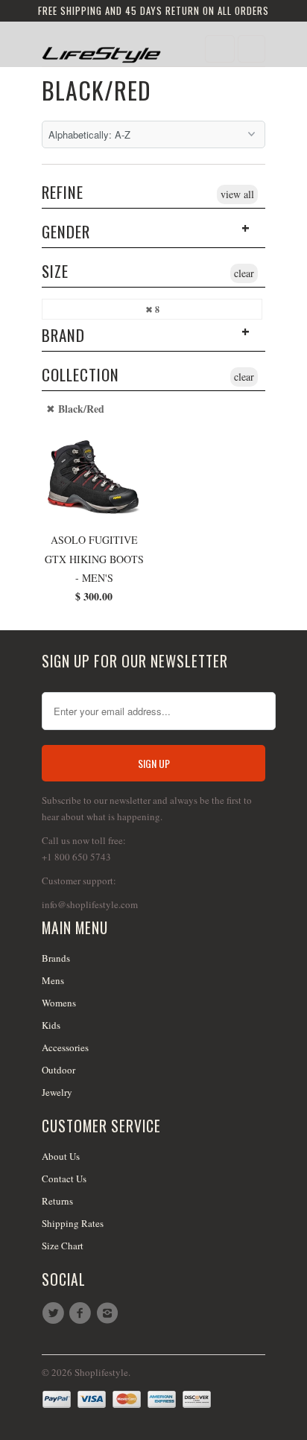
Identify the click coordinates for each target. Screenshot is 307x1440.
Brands (56, 958)
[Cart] (251, 49)
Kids (51, 1025)
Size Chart (62, 1245)
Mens (53, 980)
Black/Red (96, 89)
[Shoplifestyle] (101, 49)
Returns (57, 1201)
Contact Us (64, 1178)
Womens (59, 1002)
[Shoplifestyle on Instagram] (109, 1313)
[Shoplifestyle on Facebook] (82, 1313)
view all (237, 194)
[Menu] (220, 49)
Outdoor (58, 1069)
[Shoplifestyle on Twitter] (55, 1313)
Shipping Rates (73, 1223)
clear (244, 273)
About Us (61, 1156)
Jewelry (57, 1092)
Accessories (65, 1047)
